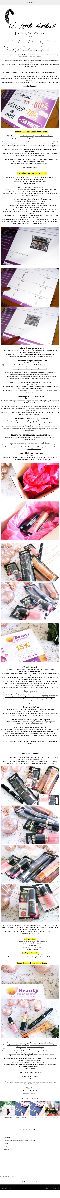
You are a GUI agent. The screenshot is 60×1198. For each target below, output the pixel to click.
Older (56, 1123)
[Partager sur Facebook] (33, 1091)
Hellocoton (33, 1084)
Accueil (30, 1123)
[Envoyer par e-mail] (23, 1091)
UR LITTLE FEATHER (9, 1188)
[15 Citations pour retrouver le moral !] (37, 1108)
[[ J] (52, 1108)
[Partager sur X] (30, 1091)
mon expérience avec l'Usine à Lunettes (22, 47)
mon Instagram (38, 1082)
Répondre (6, 1149)
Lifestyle (34, 1093)
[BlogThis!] (26, 1091)
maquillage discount (41, 163)
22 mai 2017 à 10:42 (15, 1135)
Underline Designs (54, 1188)
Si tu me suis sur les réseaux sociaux (13, 189)
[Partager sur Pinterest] (36, 1091)
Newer (4, 1123)
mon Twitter (28, 1082)
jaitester (29, 1093)
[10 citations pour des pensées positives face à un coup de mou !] (22, 1108)
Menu (30, 2)
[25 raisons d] (7, 1108)
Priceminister (45, 47)
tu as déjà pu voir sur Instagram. (31, 759)
